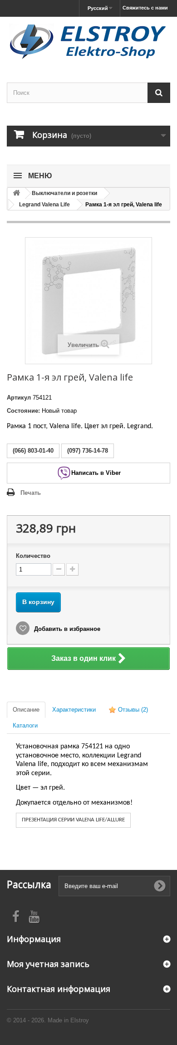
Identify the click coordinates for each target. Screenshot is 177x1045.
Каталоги (25, 725)
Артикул (19, 397)
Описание (26, 709)
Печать (30, 492)
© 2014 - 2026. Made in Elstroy (48, 1020)
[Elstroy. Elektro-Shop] (88, 42)
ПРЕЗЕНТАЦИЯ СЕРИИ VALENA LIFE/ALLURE (73, 820)
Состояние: (23, 410)
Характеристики (74, 709)
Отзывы (132, 709)
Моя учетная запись (48, 963)
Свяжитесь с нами (145, 7)
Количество (33, 555)
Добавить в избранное (66, 628)
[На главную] (16, 193)
